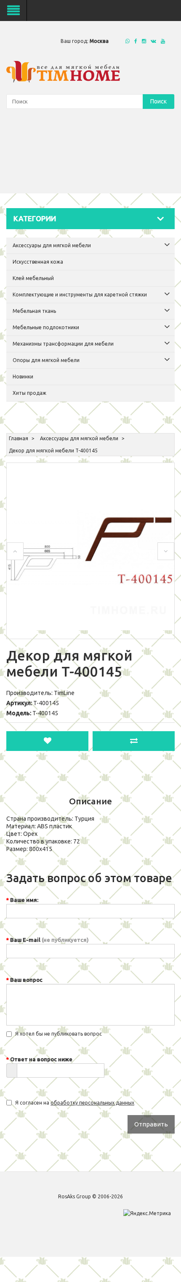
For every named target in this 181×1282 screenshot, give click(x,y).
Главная (18, 438)
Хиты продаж (29, 393)
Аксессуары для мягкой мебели (52, 245)
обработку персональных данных (92, 1102)
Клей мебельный (33, 278)
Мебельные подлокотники (46, 327)
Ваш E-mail (49, 940)
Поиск (158, 101)
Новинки (23, 376)
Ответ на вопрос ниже (41, 1059)
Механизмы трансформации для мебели (63, 343)
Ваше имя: (24, 900)
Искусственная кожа (38, 261)
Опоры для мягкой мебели (46, 360)
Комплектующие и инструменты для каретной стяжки (80, 294)
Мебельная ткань (34, 311)
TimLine (64, 693)
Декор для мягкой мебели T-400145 (53, 450)
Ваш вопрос (26, 980)
